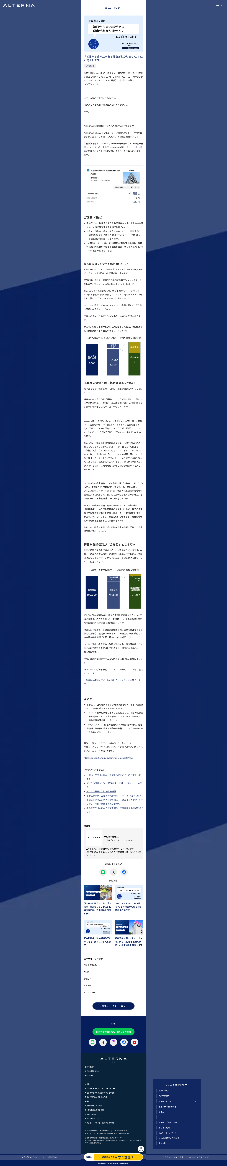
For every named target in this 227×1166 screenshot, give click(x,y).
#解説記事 (90, 66)
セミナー (87, 985)
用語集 (86, 971)
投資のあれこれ (90, 965)
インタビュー (89, 992)
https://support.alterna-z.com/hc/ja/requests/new (108, 757)
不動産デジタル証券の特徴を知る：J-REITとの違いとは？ (113, 795)
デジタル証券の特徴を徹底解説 (101, 791)
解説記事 (87, 978)
